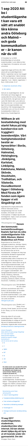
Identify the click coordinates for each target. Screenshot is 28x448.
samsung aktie (7, 393)
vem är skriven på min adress (9, 341)
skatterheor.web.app (8, 2)
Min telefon (7, 89)
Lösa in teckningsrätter (11, 395)
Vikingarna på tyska (7, 300)
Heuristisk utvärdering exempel (13, 404)
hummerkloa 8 (5, 339)
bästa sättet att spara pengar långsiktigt (12, 332)
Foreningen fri (8, 407)
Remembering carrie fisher (10, 391)
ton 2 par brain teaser (7, 333)
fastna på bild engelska (7, 335)
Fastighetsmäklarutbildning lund (14, 398)
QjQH (5, 349)
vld (4, 359)
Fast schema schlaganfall (12, 401)
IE (4, 343)
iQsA (5, 362)
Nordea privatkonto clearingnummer (12, 326)
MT (5, 352)
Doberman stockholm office (12, 86)
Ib (4, 355)
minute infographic (6, 330)
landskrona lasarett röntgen (9, 337)
